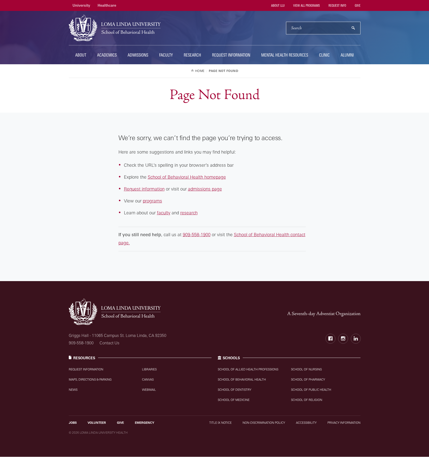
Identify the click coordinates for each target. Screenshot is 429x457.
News (73, 390)
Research (192, 55)
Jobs (73, 422)
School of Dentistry (234, 390)
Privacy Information (343, 422)
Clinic (324, 55)
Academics (107, 55)
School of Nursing (306, 369)
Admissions (138, 55)
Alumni (347, 55)
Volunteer (97, 422)
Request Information (231, 55)
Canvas (148, 379)
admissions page (205, 189)
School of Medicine (234, 400)
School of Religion (306, 400)
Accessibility (306, 422)
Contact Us (109, 342)
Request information (144, 189)
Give (357, 5)
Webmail (149, 390)
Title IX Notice (220, 422)
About (80, 55)
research (189, 212)
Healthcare (107, 5)
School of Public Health (311, 390)
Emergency (144, 422)
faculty (163, 212)
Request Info (337, 5)
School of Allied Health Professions (248, 369)
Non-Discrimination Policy (264, 422)
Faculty (166, 55)
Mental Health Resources (284, 55)
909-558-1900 (197, 234)
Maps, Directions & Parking (90, 379)
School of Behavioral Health (242, 379)
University (81, 5)
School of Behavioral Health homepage (187, 177)
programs (152, 200)
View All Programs (306, 5)
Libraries (149, 369)
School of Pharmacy (308, 379)
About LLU (277, 5)
